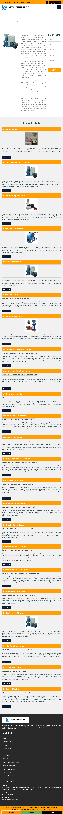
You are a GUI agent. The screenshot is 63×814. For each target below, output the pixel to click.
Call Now (11, 812)
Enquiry (52, 812)
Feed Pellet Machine (8, 772)
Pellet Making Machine (9, 765)
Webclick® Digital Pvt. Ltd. (21, 809)
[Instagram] (53, 2)
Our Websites (6, 755)
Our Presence (6, 748)
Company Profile (7, 741)
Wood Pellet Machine (9, 769)
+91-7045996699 (6, 2)
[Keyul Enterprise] (15, 723)
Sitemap (5, 745)
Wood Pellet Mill (7, 776)
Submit (54, 69)
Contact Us (5, 752)
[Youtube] (59, 2)
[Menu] (59, 7)
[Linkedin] (56, 2)
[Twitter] (50, 2)
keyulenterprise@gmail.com (22, 2)
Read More (6, 157)
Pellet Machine (7, 759)
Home (16, 21)
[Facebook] (47, 2)
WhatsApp (32, 812)
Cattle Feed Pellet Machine (10, 762)
